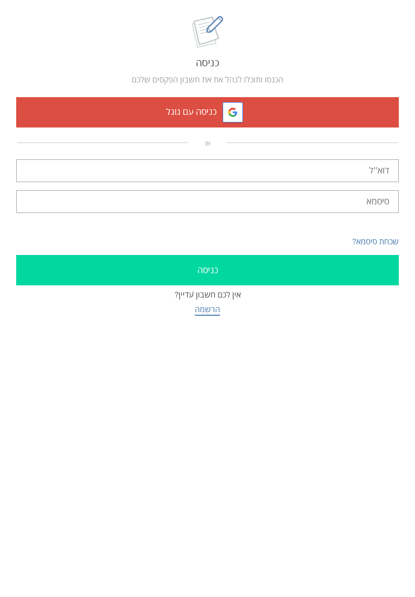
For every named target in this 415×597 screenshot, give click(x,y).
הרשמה (207, 309)
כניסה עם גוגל (191, 112)
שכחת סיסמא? (375, 241)
